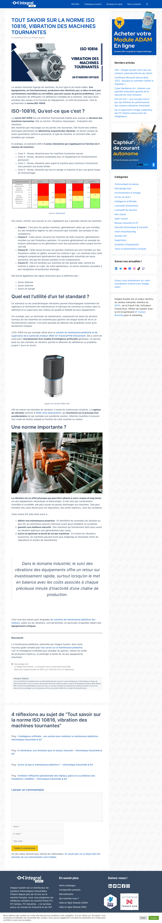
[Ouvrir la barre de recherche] (147, 4)
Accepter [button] (153, 918)
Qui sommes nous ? (69, 898)
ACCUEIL (75, 4)
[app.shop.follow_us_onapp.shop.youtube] (119, 886)
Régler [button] (143, 918)
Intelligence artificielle (126, 201)
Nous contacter (134, 4)
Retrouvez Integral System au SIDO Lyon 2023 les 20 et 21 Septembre (44, 669)
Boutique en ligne (114, 4)
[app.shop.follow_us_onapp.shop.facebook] (123, 886)
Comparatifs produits (69, 890)
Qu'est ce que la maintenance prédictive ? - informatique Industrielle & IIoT (55, 764)
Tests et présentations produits (130, 249)
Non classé (120, 214)
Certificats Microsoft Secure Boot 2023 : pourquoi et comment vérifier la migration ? (134, 80)
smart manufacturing (125, 231)
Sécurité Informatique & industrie (131, 227)
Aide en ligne (66, 907)
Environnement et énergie (128, 193)
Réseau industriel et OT (126, 223)
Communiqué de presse (127, 184)
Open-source (121, 218)
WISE (83, 907)
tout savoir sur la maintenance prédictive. (61, 647)
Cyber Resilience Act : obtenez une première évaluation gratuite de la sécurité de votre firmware (132, 91)
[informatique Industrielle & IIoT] (23, 4)
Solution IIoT (121, 236)
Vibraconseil (60, 213)
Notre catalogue (67, 885)
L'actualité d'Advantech (126, 205)
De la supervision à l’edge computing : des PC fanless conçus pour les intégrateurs (134, 113)
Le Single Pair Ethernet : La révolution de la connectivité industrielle (42, 667)
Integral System (18, 887)
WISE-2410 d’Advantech (48, 413)
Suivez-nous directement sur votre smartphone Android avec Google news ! (132, 283)
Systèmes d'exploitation (127, 244)
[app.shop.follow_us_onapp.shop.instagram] (128, 886)
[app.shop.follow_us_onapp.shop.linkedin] (110, 886)
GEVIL (118, 305)
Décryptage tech (21, 664)
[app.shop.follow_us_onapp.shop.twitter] (115, 886)
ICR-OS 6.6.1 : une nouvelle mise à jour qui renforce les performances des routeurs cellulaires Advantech (132, 102)
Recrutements (66, 894)
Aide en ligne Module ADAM (73, 902)
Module (77, 907)
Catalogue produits (93, 4)
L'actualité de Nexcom (126, 210)
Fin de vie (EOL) (123, 197)
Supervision (120, 240)
